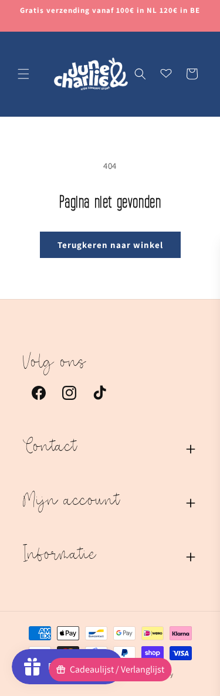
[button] (23, 74)
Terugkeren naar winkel (110, 244)
